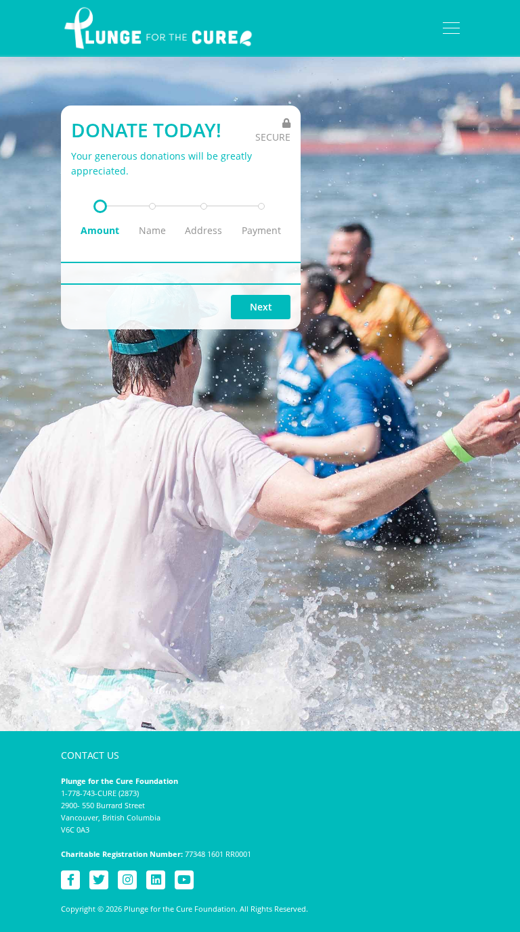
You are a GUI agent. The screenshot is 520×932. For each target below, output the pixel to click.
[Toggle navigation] (451, 28)
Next (261, 306)
